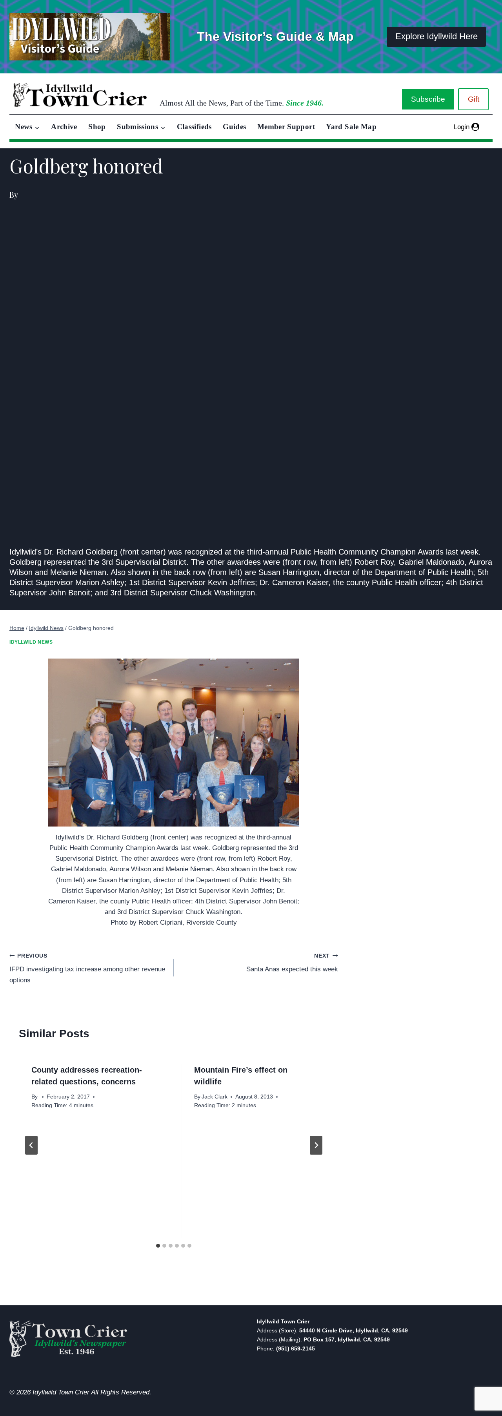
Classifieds (194, 126)
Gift (473, 99)
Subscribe (428, 99)
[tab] (158, 1246)
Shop (96, 126)
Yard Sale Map (351, 126)
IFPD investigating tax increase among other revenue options (87, 968)
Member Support (286, 126)
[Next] (316, 1145)
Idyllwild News (31, 642)
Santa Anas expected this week (292, 963)
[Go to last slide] (31, 1145)
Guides (234, 126)
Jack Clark (214, 1097)
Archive (64, 126)
